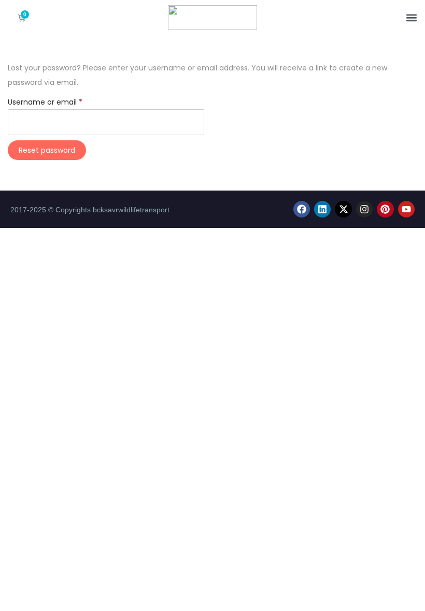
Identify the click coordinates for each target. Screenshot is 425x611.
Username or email (61, 101)
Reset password (47, 150)
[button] (411, 17)
